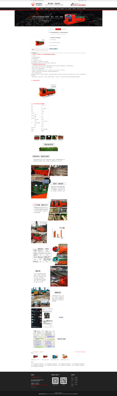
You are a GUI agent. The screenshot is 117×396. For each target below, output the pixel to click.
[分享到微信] (57, 48)
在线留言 (82, 0)
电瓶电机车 (53, 42)
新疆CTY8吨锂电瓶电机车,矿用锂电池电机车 (37, 366)
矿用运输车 (76, 380)
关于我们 (85, 0)
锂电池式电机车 (58, 29)
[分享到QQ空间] (51, 48)
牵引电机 (76, 382)
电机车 (59, 42)
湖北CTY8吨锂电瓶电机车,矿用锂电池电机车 (51, 365)
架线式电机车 (52, 29)
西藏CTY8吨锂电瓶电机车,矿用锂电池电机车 (78, 365)
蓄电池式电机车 (64, 29)
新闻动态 (72, 384)
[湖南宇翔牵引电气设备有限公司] (47, 6)
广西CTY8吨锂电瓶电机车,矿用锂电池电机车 (37, 365)
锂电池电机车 (56, 42)
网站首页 (79, 0)
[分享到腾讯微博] (54, 48)
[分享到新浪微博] (52, 48)
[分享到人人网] (55, 48)
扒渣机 (72, 380)
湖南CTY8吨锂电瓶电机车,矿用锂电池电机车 (64, 365)
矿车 (71, 382)
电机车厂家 (76, 384)
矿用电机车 (76, 377)
